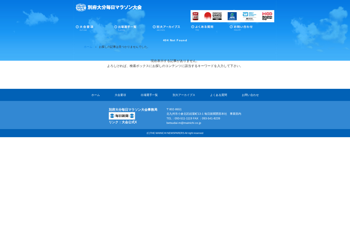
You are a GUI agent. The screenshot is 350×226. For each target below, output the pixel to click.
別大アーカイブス (172, 29)
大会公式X (129, 122)
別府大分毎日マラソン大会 (109, 7)
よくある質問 (210, 29)
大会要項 (95, 29)
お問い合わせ (249, 29)
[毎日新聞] (122, 114)
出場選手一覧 (133, 29)
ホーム (95, 95)
